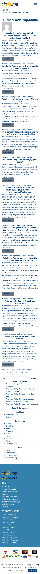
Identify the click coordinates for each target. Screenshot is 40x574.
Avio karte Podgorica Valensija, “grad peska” (20, 161)
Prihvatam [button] (32, 570)
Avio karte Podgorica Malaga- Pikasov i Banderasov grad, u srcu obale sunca (20, 229)
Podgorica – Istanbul (9, 537)
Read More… (8, 59)
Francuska (9, 431)
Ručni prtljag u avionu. (9, 491)
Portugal (9, 438)
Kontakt (5, 507)
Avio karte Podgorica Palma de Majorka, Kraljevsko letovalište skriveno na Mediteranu (20, 189)
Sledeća (24, 373)
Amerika (9, 423)
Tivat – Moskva (7, 530)
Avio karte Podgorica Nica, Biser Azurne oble (20, 302)
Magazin (5, 494)
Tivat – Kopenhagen (9, 515)
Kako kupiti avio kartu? (10, 496)
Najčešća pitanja (8, 504)
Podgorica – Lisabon (9, 542)
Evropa (8, 428)
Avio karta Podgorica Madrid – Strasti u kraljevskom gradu (20, 67)
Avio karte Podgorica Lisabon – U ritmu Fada (20, 100)
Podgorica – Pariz (8, 527)
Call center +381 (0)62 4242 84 (15, 12)
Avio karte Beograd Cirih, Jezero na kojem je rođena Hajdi (20, 37)
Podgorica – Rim (8, 522)
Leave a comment (27, 64)
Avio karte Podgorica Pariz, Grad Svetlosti (20, 337)
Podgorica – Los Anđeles (11, 517)
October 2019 (11, 417)
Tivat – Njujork (7, 535)
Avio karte (5, 486)
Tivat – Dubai (7, 525)
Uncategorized (14, 64)
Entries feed (10, 453)
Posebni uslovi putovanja (11, 502)
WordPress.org (11, 458)
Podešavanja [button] (20, 570)
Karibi (8, 436)
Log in (8, 450)
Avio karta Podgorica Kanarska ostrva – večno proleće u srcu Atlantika (20, 133)
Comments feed (11, 455)
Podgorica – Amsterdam (10, 540)
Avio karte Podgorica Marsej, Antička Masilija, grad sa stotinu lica (20, 259)
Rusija (8, 441)
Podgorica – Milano (9, 532)
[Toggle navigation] (35, 3)
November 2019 (12, 414)
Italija (8, 433)
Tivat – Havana (7, 520)
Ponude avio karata (9, 489)
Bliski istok (10, 426)
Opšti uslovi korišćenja (10, 499)
